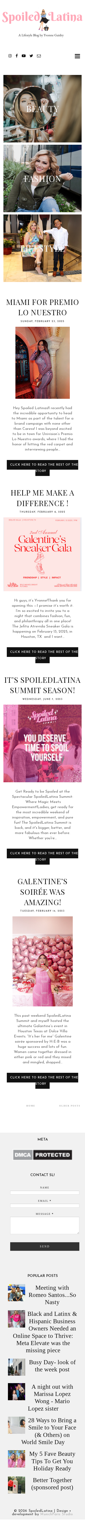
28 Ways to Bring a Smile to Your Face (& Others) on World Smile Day (48, 1431)
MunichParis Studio (56, 1514)
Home (30, 1106)
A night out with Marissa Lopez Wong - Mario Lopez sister (50, 1397)
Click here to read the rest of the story (44, 468)
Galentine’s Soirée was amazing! (42, 891)
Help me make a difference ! (42, 497)
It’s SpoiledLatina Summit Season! (42, 685)
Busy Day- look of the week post (52, 1366)
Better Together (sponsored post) (52, 1484)
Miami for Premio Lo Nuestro (42, 307)
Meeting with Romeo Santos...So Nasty (52, 1295)
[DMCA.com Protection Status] (42, 1159)
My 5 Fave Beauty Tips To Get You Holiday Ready (52, 1461)
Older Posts (69, 1106)
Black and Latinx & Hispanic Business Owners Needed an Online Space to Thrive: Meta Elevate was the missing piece (45, 1332)
